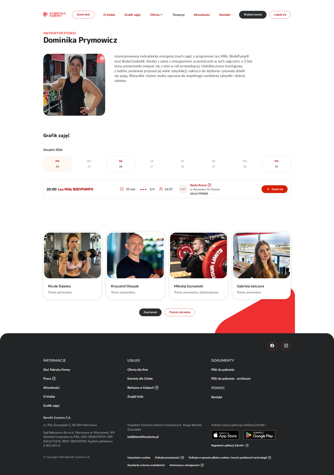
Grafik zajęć (132, 14)
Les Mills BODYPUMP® (75, 189)
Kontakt (224, 14)
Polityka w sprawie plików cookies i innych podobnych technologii (228, 457)
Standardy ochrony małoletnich (146, 465)
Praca (47, 378)
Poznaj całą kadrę (179, 312)
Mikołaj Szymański (188, 286)
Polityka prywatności (167, 457)
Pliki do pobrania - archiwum (230, 378)
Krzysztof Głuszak (125, 286)
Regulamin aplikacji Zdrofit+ (228, 445)
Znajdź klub (135, 396)
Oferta (154, 14)
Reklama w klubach (140, 387)
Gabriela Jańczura (250, 286)
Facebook (272, 345)
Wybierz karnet (253, 14)
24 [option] (57, 164)
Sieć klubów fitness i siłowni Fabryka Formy (54, 15)
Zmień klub (83, 14)
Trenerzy (179, 14)
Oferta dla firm (137, 369)
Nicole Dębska (59, 286)
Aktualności (202, 14)
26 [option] (120, 164)
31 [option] (277, 164)
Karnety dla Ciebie (140, 378)
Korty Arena (198, 185)
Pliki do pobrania (222, 369)
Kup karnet (150, 312)
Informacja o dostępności (185, 465)
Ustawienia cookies (138, 457)
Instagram (286, 345)
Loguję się (280, 14)
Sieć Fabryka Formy (56, 369)
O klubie (109, 14)
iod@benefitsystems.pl (143, 436)
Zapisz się (277, 189)
